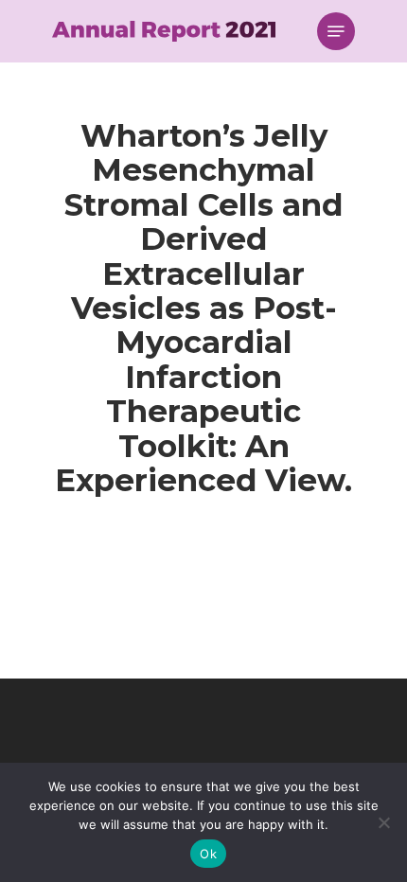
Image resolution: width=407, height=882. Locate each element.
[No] (383, 822)
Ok (208, 853)
